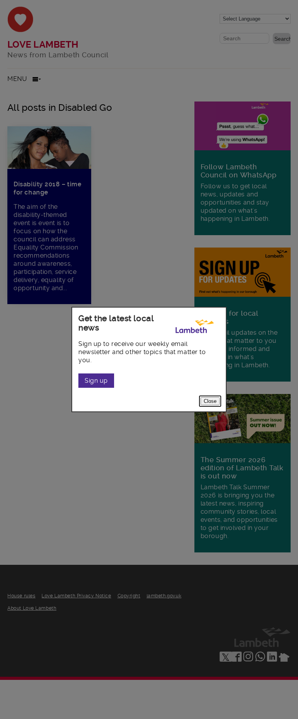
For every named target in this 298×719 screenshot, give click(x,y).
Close (210, 401)
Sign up (96, 380)
